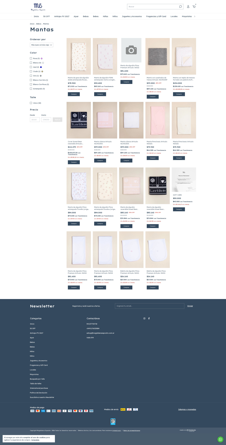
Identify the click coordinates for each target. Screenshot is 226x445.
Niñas (105, 16)
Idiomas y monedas (187, 409)
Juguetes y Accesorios (132, 16)
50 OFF (46, 16)
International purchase (39, 388)
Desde (32, 115)
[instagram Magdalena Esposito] (144, 318)
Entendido (35, 440)
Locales (174, 16)
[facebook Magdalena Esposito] (149, 318)
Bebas (86, 16)
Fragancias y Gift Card (156, 16)
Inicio (36, 16)
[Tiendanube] (188, 431)
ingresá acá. (116, 430)
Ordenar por (38, 39)
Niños (115, 16)
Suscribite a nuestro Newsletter (42, 397)
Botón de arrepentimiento (131, 430)
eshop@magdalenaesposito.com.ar (100, 333)
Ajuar (76, 16)
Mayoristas (187, 16)
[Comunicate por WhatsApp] (220, 439)
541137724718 (92, 324)
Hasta (43, 115)
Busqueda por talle (37, 379)
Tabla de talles (35, 384)
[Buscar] (180, 6)
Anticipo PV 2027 (61, 16)
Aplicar (57, 120)
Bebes (95, 16)
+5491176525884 (93, 328)
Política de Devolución (38, 393)
